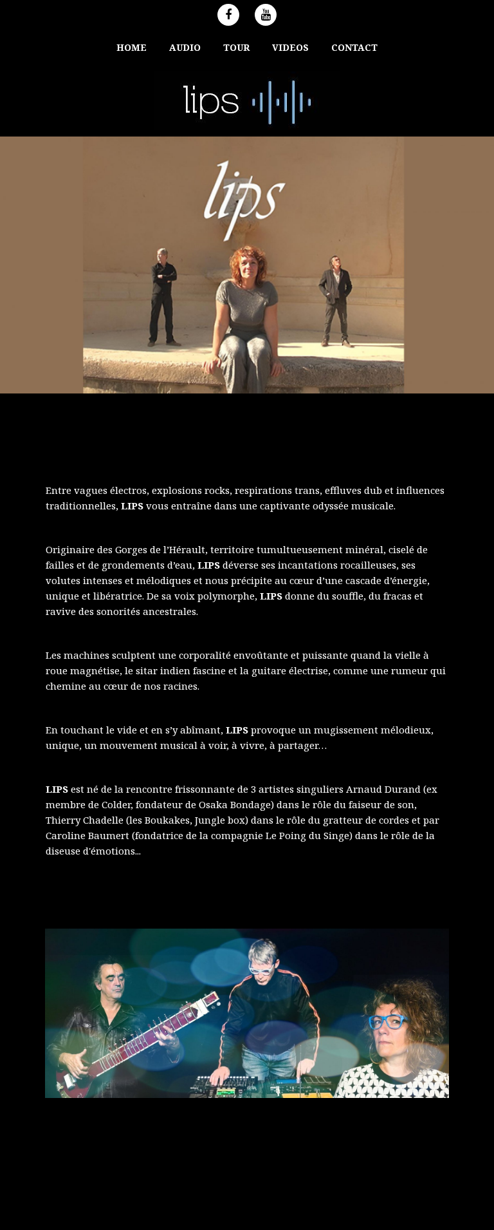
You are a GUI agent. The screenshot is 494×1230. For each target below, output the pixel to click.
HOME (131, 47)
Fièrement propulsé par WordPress (170, 1203)
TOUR (236, 47)
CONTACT (354, 47)
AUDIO (185, 47)
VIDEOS (290, 47)
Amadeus (315, 1203)
